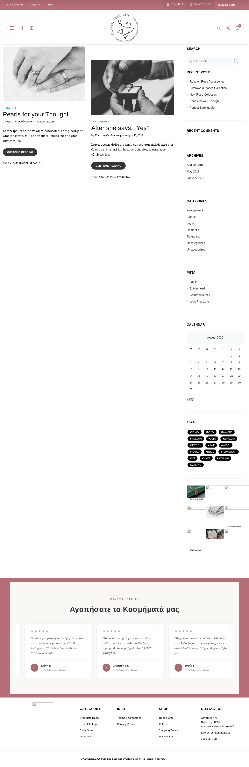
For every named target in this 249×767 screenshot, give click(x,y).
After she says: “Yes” (120, 127)
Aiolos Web (133, 758)
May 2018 (193, 171)
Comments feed (200, 294)
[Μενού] (11, 28)
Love (14, 163)
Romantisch (194, 236)
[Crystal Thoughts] (124, 28)
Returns (163, 724)
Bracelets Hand (89, 718)
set (193, 458)
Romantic (193, 229)
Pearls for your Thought (35, 114)
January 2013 (195, 177)
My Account (202, 4)
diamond (227, 432)
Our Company (15, 4)
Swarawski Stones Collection (208, 88)
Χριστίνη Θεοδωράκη (19, 121)
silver (206, 458)
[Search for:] (210, 61)
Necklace (86, 736)
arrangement (101, 122)
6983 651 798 (226, 4)
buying (191, 223)
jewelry (196, 445)
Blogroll (10, 108)
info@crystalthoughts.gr (215, 732)
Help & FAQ (166, 718)
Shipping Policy (168, 730)
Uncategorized (196, 243)
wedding (124, 177)
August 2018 (195, 164)
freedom (196, 439)
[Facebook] (22, 28)
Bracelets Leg (88, 724)
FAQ (50, 4)
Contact (37, 4)
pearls (35, 163)
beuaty (195, 432)
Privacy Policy (126, 724)
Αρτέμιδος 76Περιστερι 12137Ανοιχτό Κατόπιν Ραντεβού (217, 722)
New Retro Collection (203, 94)
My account (166, 736)
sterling (223, 458)
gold (213, 439)
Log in (193, 281)
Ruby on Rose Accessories (207, 81)
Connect (177, 4)
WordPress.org (199, 301)
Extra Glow (86, 730)
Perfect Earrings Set (202, 107)
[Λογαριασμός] (228, 28)
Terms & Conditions (129, 718)
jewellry (229, 439)
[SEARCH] (236, 61)
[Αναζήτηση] (219, 28)
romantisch (229, 452)
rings (112, 177)
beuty (210, 432)
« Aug (190, 399)
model (24, 163)
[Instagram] (31, 28)
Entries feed (197, 288)
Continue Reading (22, 151)
